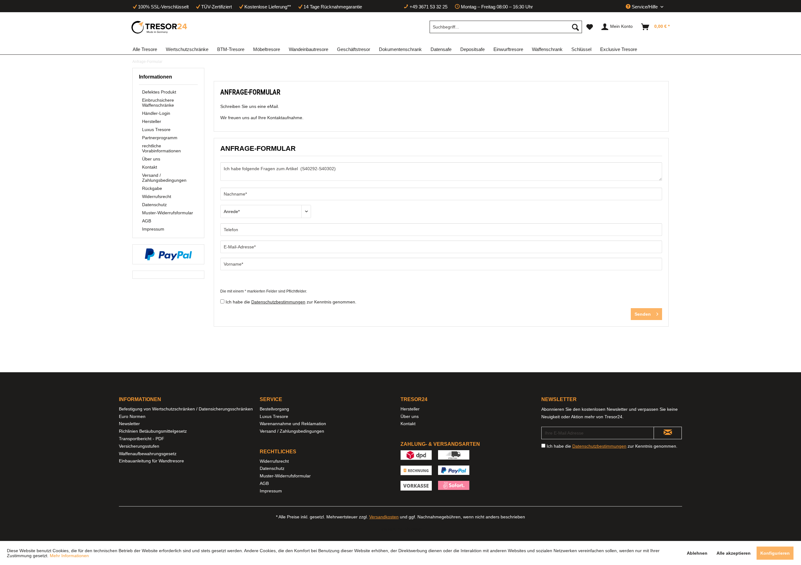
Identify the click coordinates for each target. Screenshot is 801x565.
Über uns (151, 158)
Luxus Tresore (156, 129)
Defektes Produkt (159, 91)
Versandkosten (384, 516)
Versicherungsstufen (139, 446)
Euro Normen (132, 416)
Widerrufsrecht (156, 196)
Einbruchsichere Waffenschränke (158, 103)
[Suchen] (575, 27)
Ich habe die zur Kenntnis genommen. (291, 301)
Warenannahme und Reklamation (293, 423)
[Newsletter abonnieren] (668, 433)
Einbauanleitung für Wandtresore (151, 460)
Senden (643, 314)
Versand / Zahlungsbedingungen (164, 178)
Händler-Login (156, 113)
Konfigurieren (775, 553)
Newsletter (129, 423)
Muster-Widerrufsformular (167, 212)
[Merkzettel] (589, 27)
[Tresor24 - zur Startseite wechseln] (159, 27)
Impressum (153, 229)
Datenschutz (154, 204)
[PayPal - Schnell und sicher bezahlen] (168, 254)
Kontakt (149, 167)
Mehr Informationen (69, 555)
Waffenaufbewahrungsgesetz (147, 453)
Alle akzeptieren (734, 553)
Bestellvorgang (274, 408)
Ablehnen (697, 553)
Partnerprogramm (159, 137)
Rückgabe (152, 188)
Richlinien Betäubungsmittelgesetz (153, 431)
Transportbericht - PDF (141, 438)
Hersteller (151, 121)
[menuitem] (506, 27)
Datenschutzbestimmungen (278, 301)
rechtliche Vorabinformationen (161, 148)
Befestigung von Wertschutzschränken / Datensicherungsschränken (186, 408)
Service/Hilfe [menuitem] (644, 6)
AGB (146, 220)
